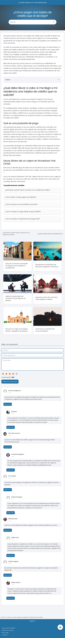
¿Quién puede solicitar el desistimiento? (49, 234)
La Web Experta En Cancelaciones (32, 2)
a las (9, 393)
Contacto (5, 635)
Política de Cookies (7, 630)
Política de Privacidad (8, 628)
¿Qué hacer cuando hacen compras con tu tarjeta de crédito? (16, 233)
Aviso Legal (5, 632)
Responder (7, 404)
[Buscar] (53, 21)
